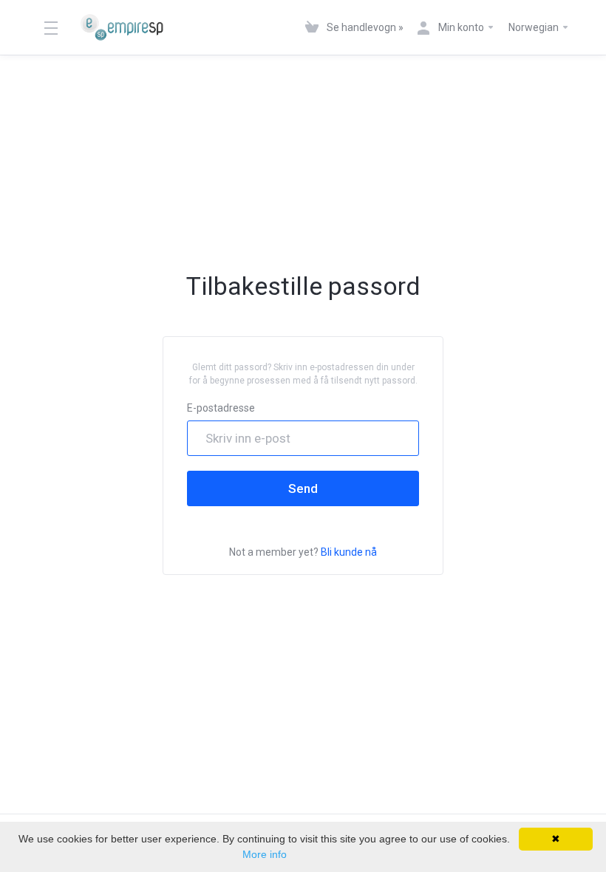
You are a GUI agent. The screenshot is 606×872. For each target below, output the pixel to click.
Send (303, 488)
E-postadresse (221, 408)
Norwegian (534, 27)
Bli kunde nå (349, 552)
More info (264, 854)
